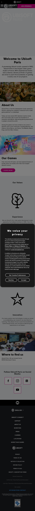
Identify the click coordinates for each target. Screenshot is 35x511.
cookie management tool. (17, 249)
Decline (11, 280)
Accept (23, 280)
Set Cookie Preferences (17, 275)
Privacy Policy (8, 246)
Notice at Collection (20, 246)
